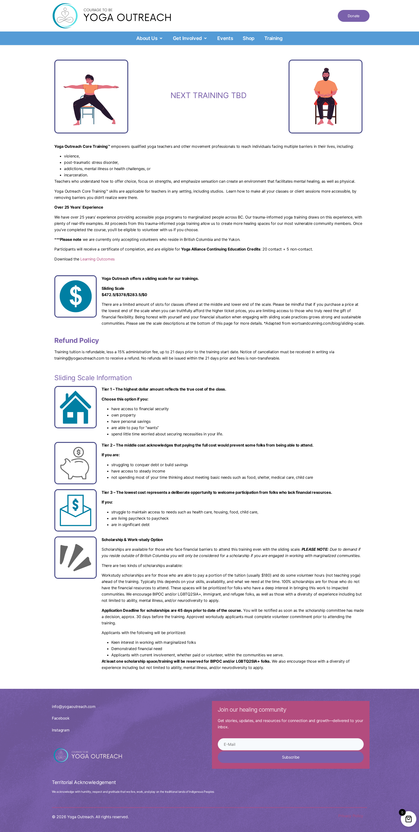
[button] (150, 38)
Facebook (61, 718)
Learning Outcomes (97, 259)
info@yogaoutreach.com (74, 706)
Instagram (60, 730)
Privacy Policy (350, 815)
